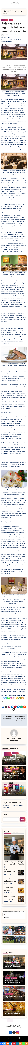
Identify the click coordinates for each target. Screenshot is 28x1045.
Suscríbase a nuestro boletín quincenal (13, 911)
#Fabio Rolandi (7, 39)
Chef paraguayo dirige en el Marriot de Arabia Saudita (14, 864)
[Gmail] (14, 698)
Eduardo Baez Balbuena (12, 35)
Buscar (5, 814)
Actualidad (5, 20)
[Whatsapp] (8, 698)
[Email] (19, 698)
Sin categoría (8, 993)
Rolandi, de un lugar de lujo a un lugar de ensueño (13, 27)
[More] (22, 698)
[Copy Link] (17, 698)
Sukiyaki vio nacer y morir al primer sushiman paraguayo (9, 898)
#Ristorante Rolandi (6, 41)
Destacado (15, 753)
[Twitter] (5, 698)
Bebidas (14, 784)
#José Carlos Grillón (16, 39)
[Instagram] (11, 698)
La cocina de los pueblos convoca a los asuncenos (10, 889)
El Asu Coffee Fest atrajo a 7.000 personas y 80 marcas (10, 880)
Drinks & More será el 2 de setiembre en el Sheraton (10, 871)
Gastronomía (8, 755)
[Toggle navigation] (2, 3)
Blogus (22, 1038)
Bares (11, 20)
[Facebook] (3, 698)
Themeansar (14, 1040)
